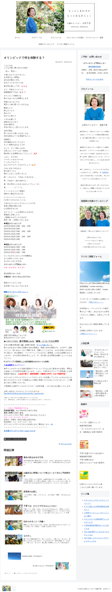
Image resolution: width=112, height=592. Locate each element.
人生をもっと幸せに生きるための (16, 439)
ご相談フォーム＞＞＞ (88, 334)
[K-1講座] (30, 313)
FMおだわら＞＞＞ (96, 302)
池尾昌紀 (105, 172)
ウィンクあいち (42, 345)
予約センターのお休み (94, 79)
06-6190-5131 (94, 67)
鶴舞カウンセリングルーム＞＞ (16, 292)
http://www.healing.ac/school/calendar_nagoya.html (24, 393)
